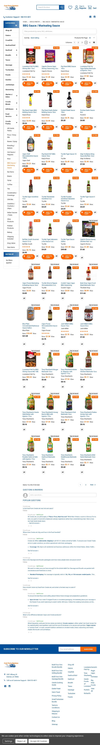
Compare (37, 83)
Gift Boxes (9, 109)
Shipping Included (10, 238)
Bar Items (10, 172)
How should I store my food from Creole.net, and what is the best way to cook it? (49, 587)
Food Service (8, 115)
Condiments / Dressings (12, 194)
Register (82, 8)
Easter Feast (56, 688)
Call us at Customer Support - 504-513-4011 (22, 680)
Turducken (9, 70)
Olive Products (10, 220)
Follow (25, 510)
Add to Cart (30, 84)
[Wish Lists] (70, 7)
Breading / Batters (11, 147)
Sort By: (27, 38)
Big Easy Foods (93, 682)
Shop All (8, 30)
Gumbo (8, 80)
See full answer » (34, 523)
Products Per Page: (81, 38)
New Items (11, 247)
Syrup (9, 180)
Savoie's (94, 667)
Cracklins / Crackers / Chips (11, 206)
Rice (8, 159)
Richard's (87, 693)
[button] (29, 525)
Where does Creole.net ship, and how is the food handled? (41, 532)
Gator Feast (56, 692)
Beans (9, 176)
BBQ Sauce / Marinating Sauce (11, 165)
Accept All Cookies (38, 741)
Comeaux (94, 677)
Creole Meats (8, 103)
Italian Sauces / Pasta (12, 214)
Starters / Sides (9, 96)
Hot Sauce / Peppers (11, 153)
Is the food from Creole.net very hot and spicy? (38, 508)
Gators (8, 35)
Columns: (69, 42)
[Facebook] (90, 17)
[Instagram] (94, 17)
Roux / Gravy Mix (11, 136)
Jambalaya (9, 85)
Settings (8, 741)
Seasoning (9, 89)
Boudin (8, 55)
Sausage (8, 65)
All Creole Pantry (10, 129)
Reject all (21, 741)
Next (92, 485)
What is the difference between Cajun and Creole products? (42, 615)
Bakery (9, 232)
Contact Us (56, 717)
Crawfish (8, 40)
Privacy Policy (56, 696)
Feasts (7, 75)
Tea (8, 189)
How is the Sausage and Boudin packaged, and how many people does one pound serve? (52, 560)
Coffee (9, 184)
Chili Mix (10, 199)
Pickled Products (10, 227)
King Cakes (11, 243)
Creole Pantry (8, 122)
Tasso (7, 60)
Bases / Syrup (12, 141)
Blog (53, 721)
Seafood (8, 50)
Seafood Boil (10, 45)
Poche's (86, 690)
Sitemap (55, 724)
